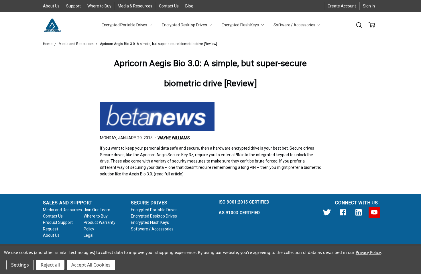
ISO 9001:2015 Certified (244, 202)
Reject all (50, 265)
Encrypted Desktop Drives (185, 25)
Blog (189, 6)
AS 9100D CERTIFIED (239, 212)
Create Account (342, 6)
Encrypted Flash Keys (241, 25)
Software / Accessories (295, 25)
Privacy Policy (368, 252)
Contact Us (169, 6)
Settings (20, 265)
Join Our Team (97, 210)
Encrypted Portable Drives (125, 25)
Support (73, 6)
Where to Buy (99, 6)
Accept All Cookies (91, 265)
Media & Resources (135, 6)
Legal (88, 235)
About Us (51, 6)
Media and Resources (62, 210)
